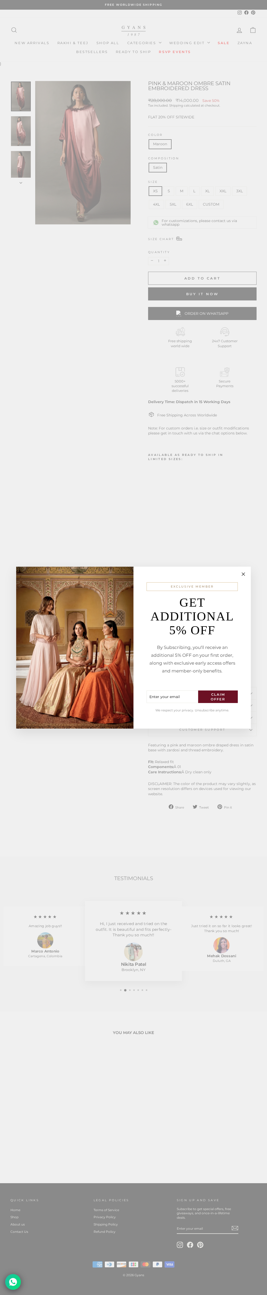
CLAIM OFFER (218, 696)
